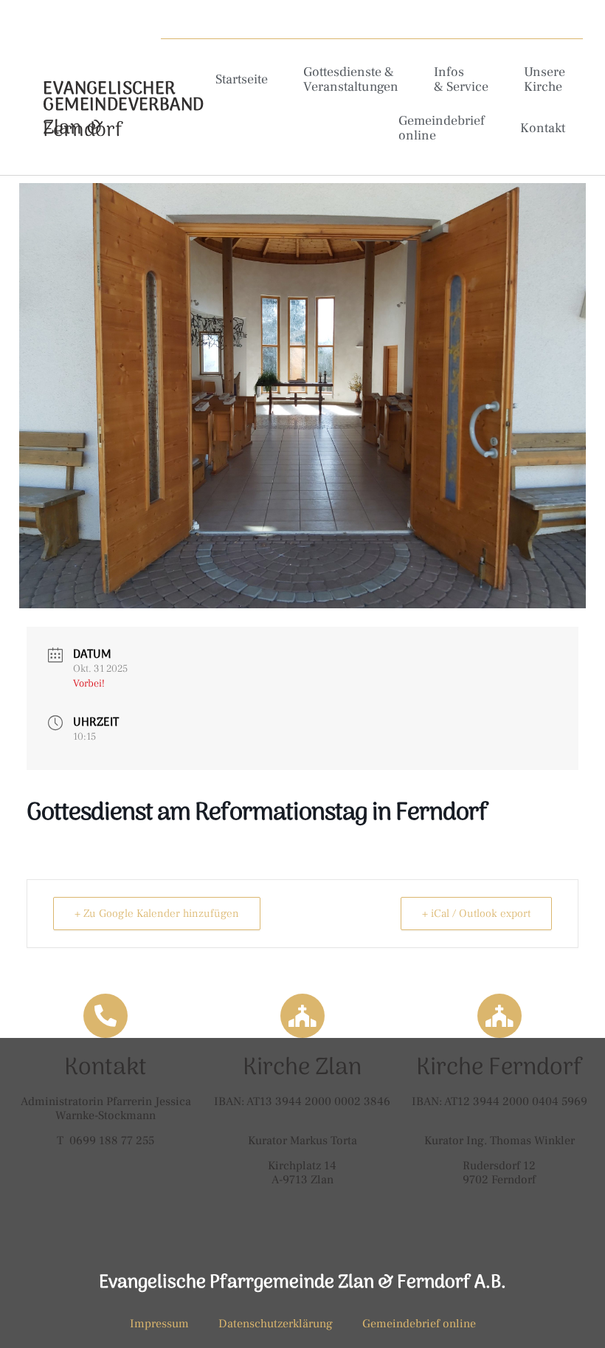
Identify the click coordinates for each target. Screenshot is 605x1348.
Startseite (241, 79)
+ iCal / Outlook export (476, 914)
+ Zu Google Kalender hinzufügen (157, 914)
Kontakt (542, 128)
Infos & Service (461, 79)
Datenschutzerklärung (275, 1323)
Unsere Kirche (544, 79)
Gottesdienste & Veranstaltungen (350, 79)
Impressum (159, 1323)
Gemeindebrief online (441, 128)
